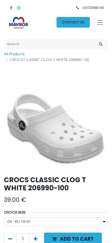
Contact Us (73, 22)
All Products (14, 54)
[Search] (101, 44)
